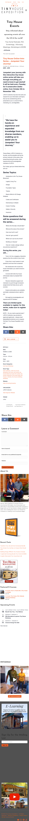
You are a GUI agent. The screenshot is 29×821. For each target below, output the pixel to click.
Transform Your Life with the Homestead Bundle (12, 546)
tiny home (10, 372)
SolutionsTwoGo (10, 817)
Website (4, 460)
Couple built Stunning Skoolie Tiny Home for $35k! (13, 554)
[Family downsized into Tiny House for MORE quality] (14, 680)
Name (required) (6, 448)
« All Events (6, 50)
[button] (18, 820)
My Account (14, 3)
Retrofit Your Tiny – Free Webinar (14, 612)
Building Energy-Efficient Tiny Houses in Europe (12, 551)
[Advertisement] (16, 111)
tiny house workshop (17, 377)
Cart (23, 2)
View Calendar (4, 626)
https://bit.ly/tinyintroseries (9, 383)
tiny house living (16, 375)
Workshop (10, 366)
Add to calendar (11, 339)
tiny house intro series (14, 374)
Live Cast (5, 366)
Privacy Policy (23, 815)
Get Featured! (8, 2)
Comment (4, 431)
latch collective (6, 370)
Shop (19, 2)
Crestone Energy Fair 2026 (12, 622)
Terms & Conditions (13, 815)
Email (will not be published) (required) (11, 454)
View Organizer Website (9, 392)
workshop (5, 378)
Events (14, 2)
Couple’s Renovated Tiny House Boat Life (11, 556)
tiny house (16, 372)
